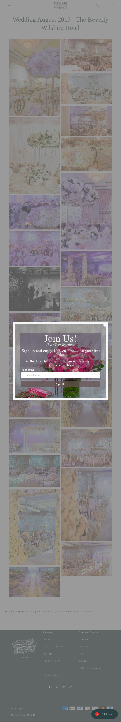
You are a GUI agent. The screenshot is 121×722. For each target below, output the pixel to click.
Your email (27, 369)
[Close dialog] (105, 325)
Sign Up (60, 384)
